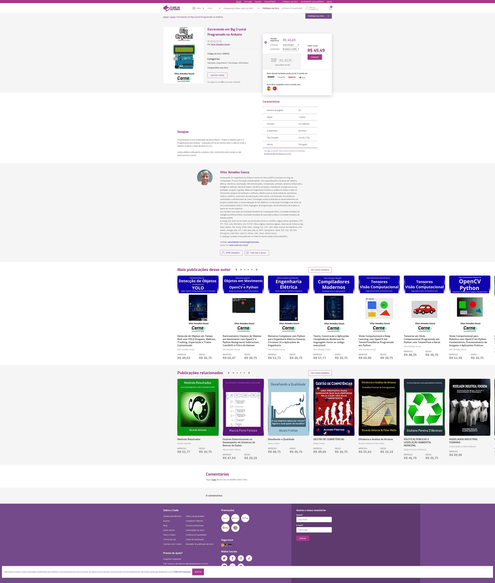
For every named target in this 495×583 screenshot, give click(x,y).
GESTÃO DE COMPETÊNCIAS (328, 439)
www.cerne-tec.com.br (238, 245)
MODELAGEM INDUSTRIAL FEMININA (463, 441)
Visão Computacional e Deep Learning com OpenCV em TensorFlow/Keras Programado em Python (376, 341)
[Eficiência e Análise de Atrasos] (379, 407)
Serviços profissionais (195, 525)
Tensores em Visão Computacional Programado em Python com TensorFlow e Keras (422, 339)
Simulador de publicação (200, 544)
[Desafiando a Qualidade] (288, 407)
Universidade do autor (195, 530)
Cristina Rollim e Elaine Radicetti (462, 446)
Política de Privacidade (182, 572)
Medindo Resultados (188, 439)
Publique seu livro (290, 1)
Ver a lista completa (320, 270)
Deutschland (269, 1)
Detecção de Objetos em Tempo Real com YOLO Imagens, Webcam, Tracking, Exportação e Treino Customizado (196, 341)
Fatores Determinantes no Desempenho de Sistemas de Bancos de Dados (239, 442)
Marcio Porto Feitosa (232, 449)
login (214, 479)
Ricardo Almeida (184, 443)
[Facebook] (232, 558)
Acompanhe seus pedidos (312, 1)
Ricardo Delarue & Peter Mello (371, 443)
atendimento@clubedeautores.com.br (277, 154)
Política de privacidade (195, 516)
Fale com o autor (258, 252)
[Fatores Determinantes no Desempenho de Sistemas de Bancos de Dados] (243, 407)
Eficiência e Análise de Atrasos (376, 439)
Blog (165, 525)
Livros (172, 17)
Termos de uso (169, 539)
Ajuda (329, 1)
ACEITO (198, 572)
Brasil (238, 1)
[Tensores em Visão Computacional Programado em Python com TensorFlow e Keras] (424, 304)
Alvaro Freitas (273, 443)
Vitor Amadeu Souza (220, 44)
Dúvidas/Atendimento (172, 516)
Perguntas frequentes (172, 559)
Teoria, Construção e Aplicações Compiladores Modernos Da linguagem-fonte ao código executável (331, 341)
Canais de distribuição (195, 539)
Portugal (248, 1)
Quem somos (169, 530)
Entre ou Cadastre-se (313, 8)
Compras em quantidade (292, 8)
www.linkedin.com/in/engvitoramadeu (243, 242)
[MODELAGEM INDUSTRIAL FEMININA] (469, 407)
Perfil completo (233, 252)
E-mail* (299, 525)
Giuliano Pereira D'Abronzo (415, 449)
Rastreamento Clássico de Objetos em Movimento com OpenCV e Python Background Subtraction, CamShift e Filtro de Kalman (242, 341)
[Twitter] (224, 558)
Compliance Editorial (194, 521)
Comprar (315, 57)
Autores (166, 521)
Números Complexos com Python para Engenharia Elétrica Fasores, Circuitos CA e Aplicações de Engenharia (287, 341)
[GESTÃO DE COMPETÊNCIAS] (333, 407)
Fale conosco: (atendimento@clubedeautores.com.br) (185, 563)
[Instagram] (241, 558)
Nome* (299, 515)
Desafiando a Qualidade (281, 439)
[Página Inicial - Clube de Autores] (171, 8)
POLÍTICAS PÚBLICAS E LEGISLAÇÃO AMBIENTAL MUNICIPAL (417, 442)
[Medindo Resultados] (197, 407)
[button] (236, 269)
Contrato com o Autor (172, 544)
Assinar (302, 538)
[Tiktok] (249, 558)
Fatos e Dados (169, 535)
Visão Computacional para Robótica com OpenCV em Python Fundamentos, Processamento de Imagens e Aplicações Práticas (468, 341)
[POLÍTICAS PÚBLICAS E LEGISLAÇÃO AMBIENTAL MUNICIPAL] (424, 407)
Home (165, 17)
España (258, 1)
